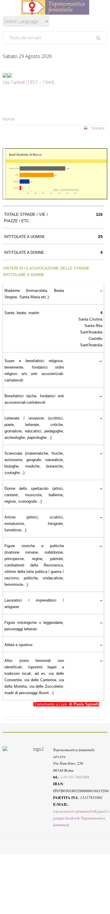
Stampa (97, 128)
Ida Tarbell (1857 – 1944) (29, 82)
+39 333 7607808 (74, 777)
